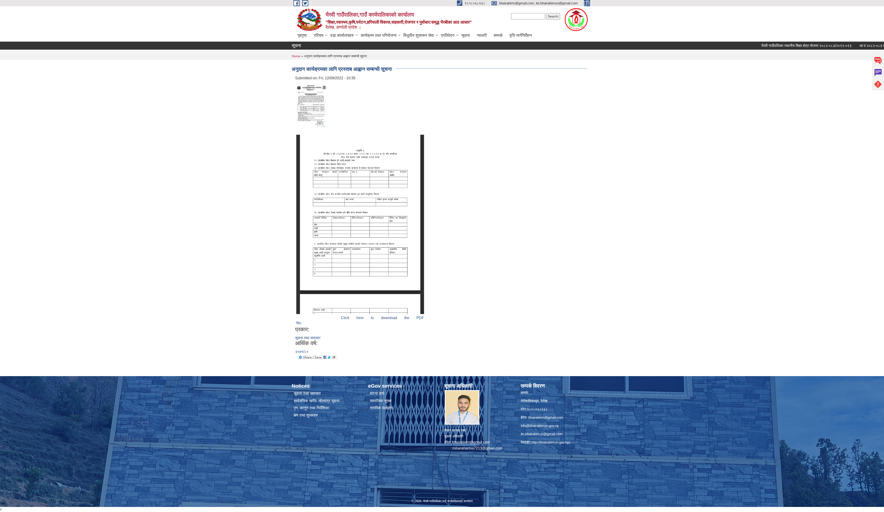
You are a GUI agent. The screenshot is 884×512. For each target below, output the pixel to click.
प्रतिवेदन (447, 35)
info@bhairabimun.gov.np (540, 426)
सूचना (465, 35)
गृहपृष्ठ (302, 35)
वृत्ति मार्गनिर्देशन (520, 35)
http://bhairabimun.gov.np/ (551, 442)
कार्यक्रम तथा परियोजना (378, 35)
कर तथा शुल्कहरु (306, 415)
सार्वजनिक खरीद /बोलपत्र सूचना (317, 401)
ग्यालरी (482, 35)
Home (296, 56)
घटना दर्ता (377, 393)
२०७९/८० (301, 352)
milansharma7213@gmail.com (478, 448)
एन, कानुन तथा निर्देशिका (311, 408)
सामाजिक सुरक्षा (381, 401)
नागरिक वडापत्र (381, 408)
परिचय (318, 35)
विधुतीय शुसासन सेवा (418, 35)
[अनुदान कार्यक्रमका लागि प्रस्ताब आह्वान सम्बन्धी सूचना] (312, 107)
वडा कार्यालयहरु (342, 35)
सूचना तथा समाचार (307, 338)
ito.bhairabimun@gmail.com (542, 434)
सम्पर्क (498, 35)
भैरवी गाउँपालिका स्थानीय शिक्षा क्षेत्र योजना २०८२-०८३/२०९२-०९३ (781, 46)
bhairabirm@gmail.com (471, 442)
